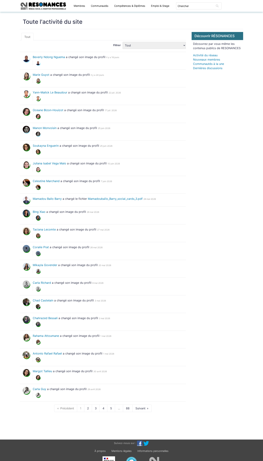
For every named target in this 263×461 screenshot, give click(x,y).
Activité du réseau (205, 55)
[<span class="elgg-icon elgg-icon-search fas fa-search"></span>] (217, 5)
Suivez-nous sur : (125, 443)
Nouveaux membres (206, 59)
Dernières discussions (207, 68)
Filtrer (117, 45)
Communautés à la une (208, 64)
